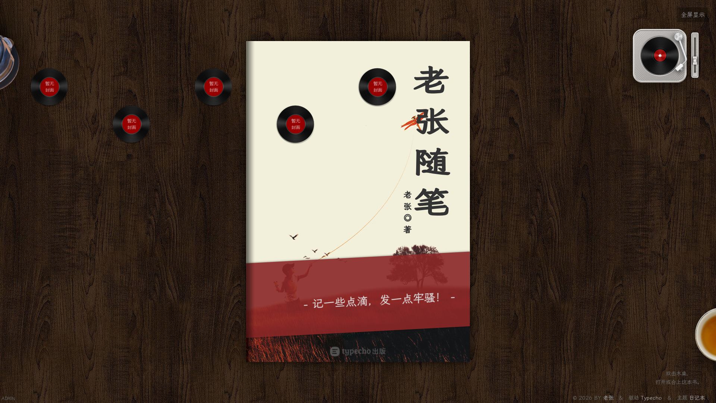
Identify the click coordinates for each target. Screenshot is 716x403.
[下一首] (55, 112)
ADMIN (8, 398)
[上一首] (44, 112)
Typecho (651, 398)
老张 (609, 398)
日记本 (697, 398)
